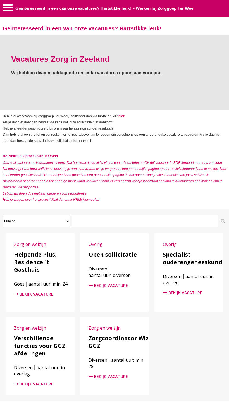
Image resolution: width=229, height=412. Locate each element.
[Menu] (8, 9)
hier (121, 116)
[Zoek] (223, 221)
